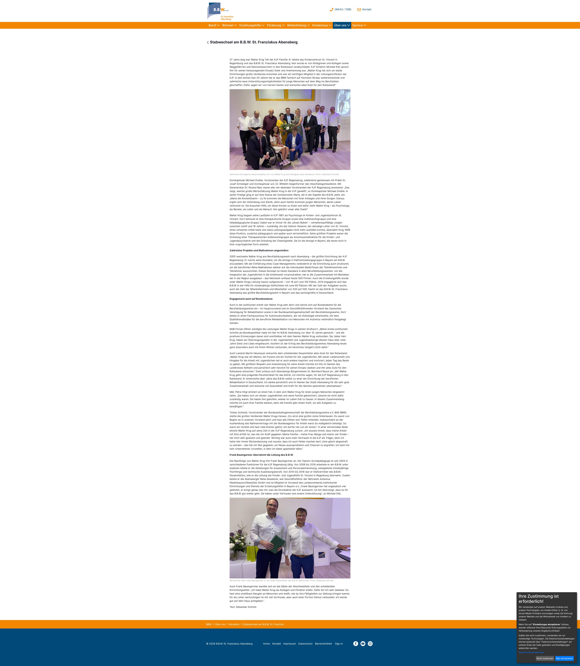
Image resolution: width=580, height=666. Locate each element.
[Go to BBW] (221, 11)
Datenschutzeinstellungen (531, 652)
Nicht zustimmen (545, 658)
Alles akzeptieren (564, 658)
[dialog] (547, 627)
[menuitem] (214, 25)
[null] (208, 42)
